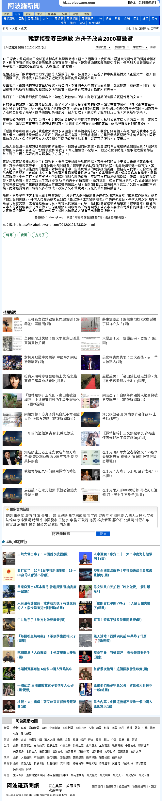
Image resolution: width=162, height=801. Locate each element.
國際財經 (87, 18)
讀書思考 (70, 751)
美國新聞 (33, 18)
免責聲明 (124, 786)
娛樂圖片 (117, 757)
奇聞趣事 (104, 763)
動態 (60, 739)
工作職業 (104, 745)
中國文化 (130, 745)
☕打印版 (131, 28)
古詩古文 (31, 751)
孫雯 (92, 520)
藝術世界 (143, 745)
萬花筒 (116, 763)
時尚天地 (91, 763)
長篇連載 (123, 751)
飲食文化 (26, 763)
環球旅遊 (141, 763)
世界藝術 (96, 751)
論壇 (75, 14)
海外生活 (78, 745)
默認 (153, 47)
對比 (106, 739)
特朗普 (37, 520)
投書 (98, 739)
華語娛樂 (39, 757)
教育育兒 (117, 745)
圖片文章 (136, 751)
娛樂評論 (91, 757)
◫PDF (155, 28)
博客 (86, 14)
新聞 (18, 14)
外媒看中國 (35, 739)
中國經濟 (57, 18)
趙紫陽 (53, 524)
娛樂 (64, 14)
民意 (121, 739)
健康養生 (26, 745)
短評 (83, 739)
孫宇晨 (92, 516)
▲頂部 (153, 786)
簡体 (132, 2)
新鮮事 (52, 14)
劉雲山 (11, 524)
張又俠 (148, 516)
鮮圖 (29, 769)
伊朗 (9, 516)
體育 (154, 18)
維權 (145, 18)
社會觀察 (52, 763)
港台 (73, 23)
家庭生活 (52, 745)
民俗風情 (18, 769)
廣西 (28, 516)
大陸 (45, 18)
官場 (127, 18)
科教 (118, 18)
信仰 (82, 23)
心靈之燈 (65, 745)
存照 (114, 739)
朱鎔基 (19, 516)
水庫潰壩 (24, 520)
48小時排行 (17, 542)
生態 (64, 23)
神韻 (36, 516)
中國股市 (50, 520)
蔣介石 (117, 520)
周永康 (65, 524)
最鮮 (16, 763)
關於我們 (97, 786)
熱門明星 (52, 757)
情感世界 (39, 763)
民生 (136, 18)
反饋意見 (110, 786)
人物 (99, 18)
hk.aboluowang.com (79, 2)
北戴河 (129, 520)
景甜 (44, 516)
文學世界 (110, 751)
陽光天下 (118, 775)
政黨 (75, 739)
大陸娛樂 (26, 757)
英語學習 (83, 751)
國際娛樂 (78, 757)
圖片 (94, 23)
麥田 (24, 235)
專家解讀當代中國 (58, 775)
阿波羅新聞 (24, 5)
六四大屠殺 (133, 516)
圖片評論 (132, 739)
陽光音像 (144, 775)
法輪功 (11, 520)
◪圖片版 (144, 28)
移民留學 (78, 763)
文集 (67, 739)
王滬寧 (63, 520)
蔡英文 (42, 524)
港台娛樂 (65, 757)
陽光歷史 (92, 775)
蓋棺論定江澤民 (35, 775)
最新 (9, 18)
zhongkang (56, 217)
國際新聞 (72, 18)
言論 (23, 739)
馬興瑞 (62, 516)
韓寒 (9, 235)
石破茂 (83, 520)
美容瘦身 (18, 751)
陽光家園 (131, 775)
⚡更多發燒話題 (17, 509)
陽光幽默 (105, 775)
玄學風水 (91, 745)
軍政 (21, 18)
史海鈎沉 (39, 745)
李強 (73, 520)
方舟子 (40, 235)
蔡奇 (32, 524)
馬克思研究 (77, 775)
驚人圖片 (18, 775)
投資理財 (44, 751)
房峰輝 (22, 524)
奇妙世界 (127, 763)
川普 (52, 516)
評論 (28, 14)
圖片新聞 (26, 733)
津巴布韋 (142, 520)
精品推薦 (104, 757)
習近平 (104, 516)
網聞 (108, 18)
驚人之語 (49, 739)
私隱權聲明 (139, 786)
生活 (39, 14)
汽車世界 (65, 763)
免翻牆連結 (146, 2)
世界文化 (57, 751)
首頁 (6, 14)
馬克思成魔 (77, 516)
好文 (90, 739)
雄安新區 (104, 520)
